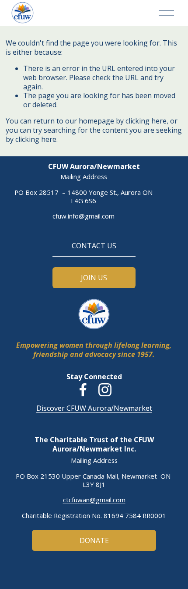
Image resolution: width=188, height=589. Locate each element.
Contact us (94, 245)
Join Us (94, 277)
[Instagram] (105, 390)
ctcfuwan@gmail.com (94, 500)
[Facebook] (83, 390)
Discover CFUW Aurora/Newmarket (94, 408)
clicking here (146, 121)
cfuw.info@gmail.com (83, 216)
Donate (94, 540)
